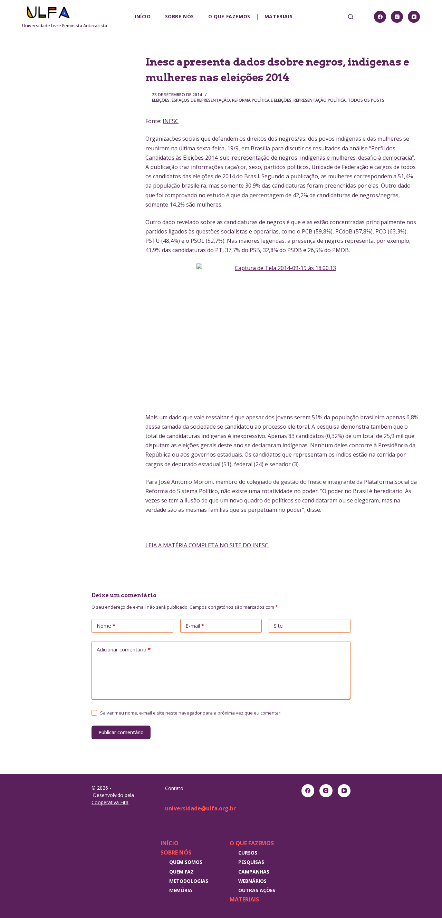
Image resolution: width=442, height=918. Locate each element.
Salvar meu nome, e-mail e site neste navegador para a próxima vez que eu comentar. (190, 713)
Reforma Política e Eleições (261, 100)
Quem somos (185, 862)
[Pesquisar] (350, 16)
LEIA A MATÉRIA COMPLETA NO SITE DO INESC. (207, 545)
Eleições (161, 100)
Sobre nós (179, 16)
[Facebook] (380, 17)
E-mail (194, 625)
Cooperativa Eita (110, 802)
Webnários (252, 881)
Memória (180, 890)
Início (143, 16)
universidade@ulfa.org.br (200, 808)
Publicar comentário (121, 732)
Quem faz (181, 871)
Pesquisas (251, 862)
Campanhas (253, 871)
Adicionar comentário (124, 649)
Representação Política (320, 100)
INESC (171, 121)
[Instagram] (397, 17)
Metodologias (188, 881)
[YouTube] (414, 17)
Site (278, 625)
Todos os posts (366, 100)
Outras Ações (256, 890)
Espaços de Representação (201, 100)
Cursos (247, 852)
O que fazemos (229, 16)
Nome (106, 625)
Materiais (278, 16)
